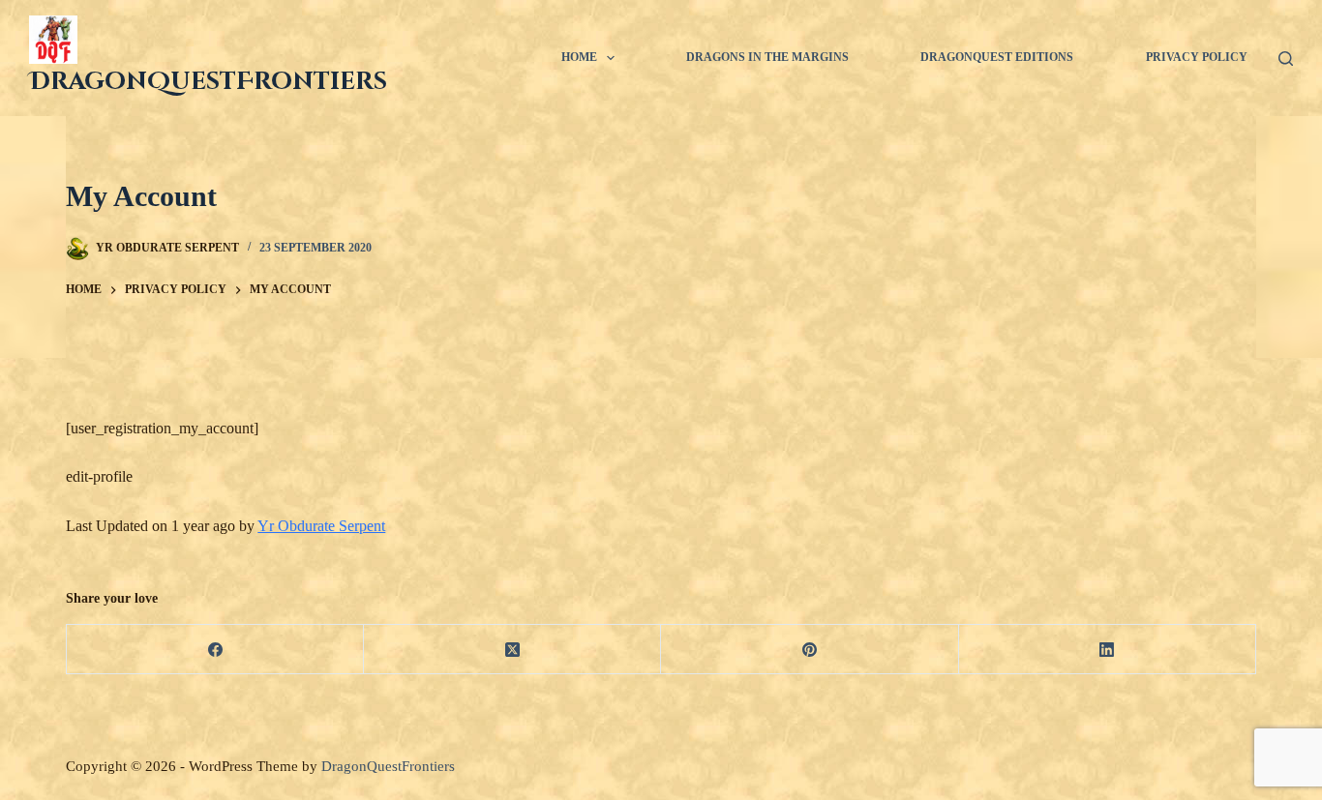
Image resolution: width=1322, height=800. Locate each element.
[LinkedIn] (1107, 649)
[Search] (1285, 58)
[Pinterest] (809, 649)
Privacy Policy (1196, 57)
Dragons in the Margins (767, 57)
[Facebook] (215, 649)
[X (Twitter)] (512, 649)
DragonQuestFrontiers (208, 82)
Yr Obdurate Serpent (321, 526)
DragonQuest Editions (996, 57)
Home (579, 57)
